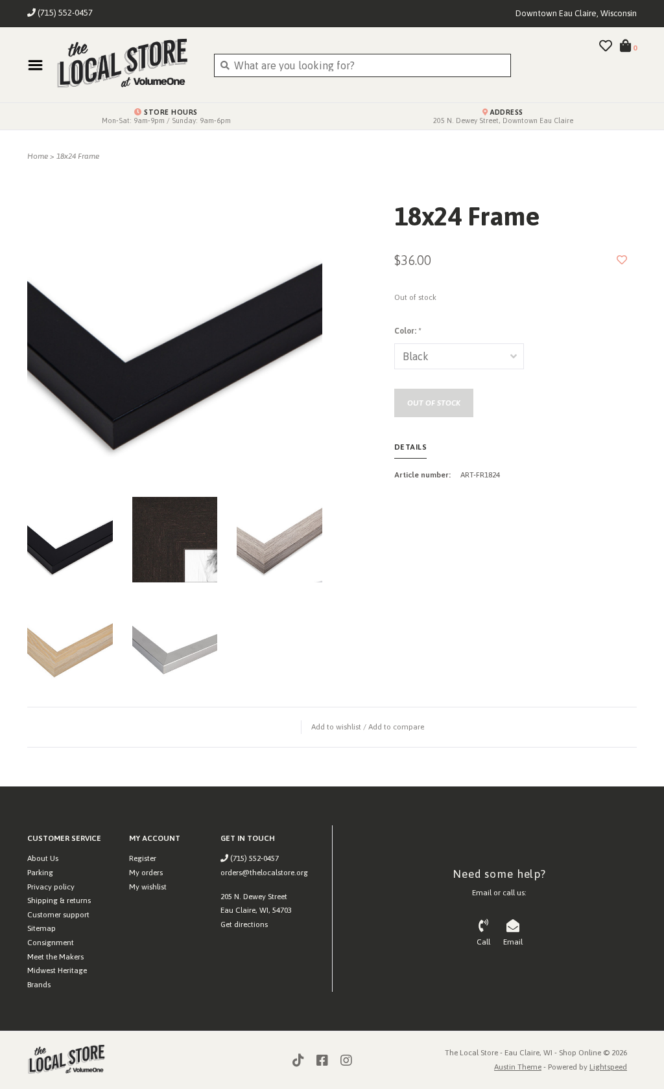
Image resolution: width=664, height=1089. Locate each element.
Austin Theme (517, 1067)
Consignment (50, 942)
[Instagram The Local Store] (346, 1060)
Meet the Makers (55, 956)
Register (142, 858)
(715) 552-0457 (253, 858)
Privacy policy (51, 886)
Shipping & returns (59, 900)
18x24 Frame (77, 156)
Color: (407, 331)
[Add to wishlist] (622, 260)
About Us (42, 858)
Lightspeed (608, 1067)
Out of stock (433, 402)
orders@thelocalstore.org (264, 872)
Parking (40, 872)
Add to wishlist (336, 726)
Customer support (58, 914)
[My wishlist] (605, 46)
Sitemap (41, 928)
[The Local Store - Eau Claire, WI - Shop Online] (125, 64)
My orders (146, 872)
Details (410, 447)
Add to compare (396, 726)
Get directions (244, 924)
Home (37, 156)
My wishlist (148, 886)
